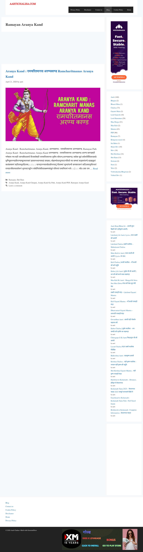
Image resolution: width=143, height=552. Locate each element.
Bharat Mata (115, 104)
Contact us (98, 10)
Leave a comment (15, 185)
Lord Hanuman (116, 118)
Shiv (112, 150)
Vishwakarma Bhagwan (119, 171)
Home (129, 10)
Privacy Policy (75, 10)
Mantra (113, 129)
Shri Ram (20, 179)
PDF (112, 132)
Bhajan (113, 100)
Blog (108, 10)
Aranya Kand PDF (63, 182)
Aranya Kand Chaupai (28, 182)
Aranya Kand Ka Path (46, 182)
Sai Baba (114, 143)
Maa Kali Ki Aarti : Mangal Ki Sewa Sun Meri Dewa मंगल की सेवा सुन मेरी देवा (124, 283)
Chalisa (113, 108)
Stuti (112, 164)
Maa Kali (114, 125)
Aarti (113, 97)
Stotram (114, 161)
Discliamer (87, 10)
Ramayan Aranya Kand (80, 182)
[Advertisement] (52, 48)
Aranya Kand (14, 182)
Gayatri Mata (115, 111)
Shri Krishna (115, 154)
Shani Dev (114, 147)
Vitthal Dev (115, 175)
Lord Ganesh (115, 115)
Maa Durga (115, 122)
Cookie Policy (118, 10)
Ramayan (12, 179)
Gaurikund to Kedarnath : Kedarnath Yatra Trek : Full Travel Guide (123, 401)
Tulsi (112, 168)
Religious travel (116, 139)
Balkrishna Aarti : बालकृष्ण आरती (122, 355)
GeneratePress (32, 530)
